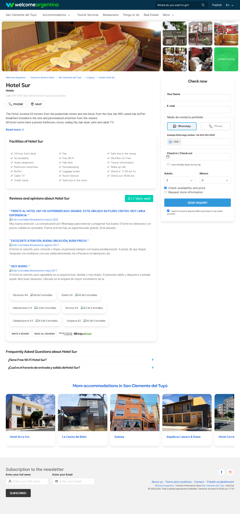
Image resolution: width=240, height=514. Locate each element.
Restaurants (110, 15)
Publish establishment (220, 482)
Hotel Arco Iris (19, 437)
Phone (218, 126)
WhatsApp (184, 126)
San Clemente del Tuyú (21, 15)
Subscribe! (18, 493)
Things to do (131, 15)
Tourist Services (88, 15)
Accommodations (54, 15)
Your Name (173, 94)
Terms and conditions (178, 482)
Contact (199, 482)
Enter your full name (18, 474)
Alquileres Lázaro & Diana (183, 437)
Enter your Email (62, 474)
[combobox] (174, 142)
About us (157, 482)
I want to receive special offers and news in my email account (194, 212)
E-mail (171, 106)
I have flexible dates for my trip (185, 164)
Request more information (185, 192)
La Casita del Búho (74, 437)
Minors (204, 173)
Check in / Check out (179, 153)
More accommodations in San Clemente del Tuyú (120, 385)
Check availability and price (186, 188)
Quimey (119, 437)
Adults (168, 173)
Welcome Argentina (164, 485)
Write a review (20, 333)
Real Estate (151, 15)
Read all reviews (44, 333)
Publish (217, 5)
